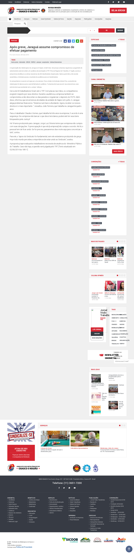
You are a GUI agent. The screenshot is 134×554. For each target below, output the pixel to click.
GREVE (28, 62)
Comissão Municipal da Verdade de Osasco (106, 55)
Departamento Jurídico (56, 506)
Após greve (14, 62)
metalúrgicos (114, 314)
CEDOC (51, 513)
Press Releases (74, 520)
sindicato (114, 318)
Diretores (26, 2)
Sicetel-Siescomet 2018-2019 (118, 501)
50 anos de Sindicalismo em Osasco (104, 45)
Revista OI (93, 502)
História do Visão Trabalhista (101, 65)
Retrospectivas (97, 70)
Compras (32, 522)
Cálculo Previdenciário (56, 508)
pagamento (45, 62)
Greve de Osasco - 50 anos (100, 60)
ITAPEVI (33, 62)
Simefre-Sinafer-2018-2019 (117, 507)
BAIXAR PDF (96, 170)
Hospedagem (33, 517)
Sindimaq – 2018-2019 (117, 521)
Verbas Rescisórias (56, 62)
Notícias (35, 19)
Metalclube (32, 502)
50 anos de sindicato (96, 517)
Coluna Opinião (74, 506)
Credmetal (32, 506)
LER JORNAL (97, 329)
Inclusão (122, 314)
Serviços (26, 19)
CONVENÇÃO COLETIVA (122, 335)
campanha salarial (114, 335)
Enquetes (72, 510)
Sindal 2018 (114, 510)
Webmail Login (56, 2)
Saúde (122, 324)
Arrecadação (53, 504)
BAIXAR (120, 30)
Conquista (122, 318)
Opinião (69, 19)
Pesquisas (93, 508)
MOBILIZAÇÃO (114, 327)
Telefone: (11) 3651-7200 (67, 483)
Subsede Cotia (13, 508)
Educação (32, 513)
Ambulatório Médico (55, 510)
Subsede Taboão (14, 506)
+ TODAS (121, 39)
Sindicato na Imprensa (76, 517)
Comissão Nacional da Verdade (97, 525)
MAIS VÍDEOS (118, 151)
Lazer (30, 515)
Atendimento (53, 500)
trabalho (114, 344)
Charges (72, 508)
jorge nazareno (122, 329)
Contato (47, 2)
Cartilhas (92, 504)
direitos (122, 321)
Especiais (78, 19)
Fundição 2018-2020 (117, 504)
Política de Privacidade (24, 547)
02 (106, 30)
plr (114, 321)
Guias (92, 506)
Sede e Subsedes (37, 2)
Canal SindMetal (75, 500)
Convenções (98, 19)
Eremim (11, 515)
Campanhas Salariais (96, 522)
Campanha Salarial (98, 50)
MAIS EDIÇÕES (97, 338)
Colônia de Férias (34, 500)
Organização (122, 340)
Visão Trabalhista (75, 502)
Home (10, 2)
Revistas (92, 510)
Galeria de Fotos (59, 19)
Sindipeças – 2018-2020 (118, 517)
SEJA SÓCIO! (118, 10)
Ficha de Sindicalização (56, 502)
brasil (114, 340)
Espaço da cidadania (15, 513)
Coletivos (11, 510)
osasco (114, 324)
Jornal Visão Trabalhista (97, 500)
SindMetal (18, 2)
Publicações (87, 19)
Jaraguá (38, 62)
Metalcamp (32, 504)
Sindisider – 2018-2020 (118, 519)
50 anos (11, 517)
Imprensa (108, 19)
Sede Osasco (13, 504)
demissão (22, 62)
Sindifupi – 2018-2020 (117, 512)
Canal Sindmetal (46, 19)
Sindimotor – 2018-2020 (118, 514)
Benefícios (17, 19)
